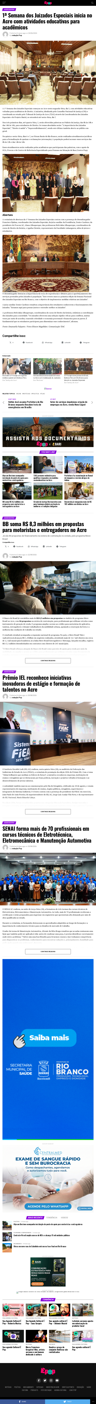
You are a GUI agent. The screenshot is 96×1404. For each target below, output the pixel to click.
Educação (80, 1387)
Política (17, 1387)
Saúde (89, 1387)
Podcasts (34, 1390)
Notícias (26, 394)
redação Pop (17, 35)
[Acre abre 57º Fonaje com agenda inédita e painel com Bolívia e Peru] (16, 366)
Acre (19, 394)
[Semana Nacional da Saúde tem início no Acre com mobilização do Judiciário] (47, 366)
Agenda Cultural (60, 1390)
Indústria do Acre (52, 1387)
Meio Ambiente (28, 1387)
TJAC (43, 394)
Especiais (39, 1387)
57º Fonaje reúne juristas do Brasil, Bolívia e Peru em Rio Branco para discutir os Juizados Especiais (76, 378)
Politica (35, 394)
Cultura (25, 1390)
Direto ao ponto (68, 1387)
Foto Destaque (46, 1390)
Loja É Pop (72, 1390)
